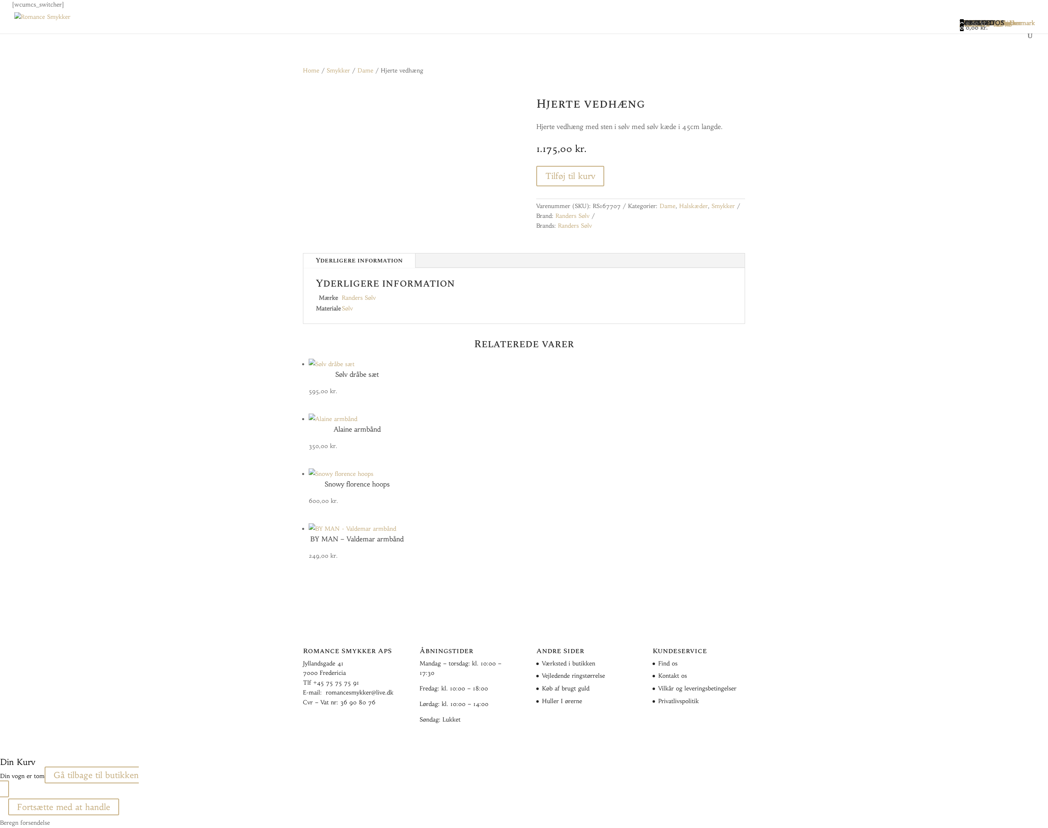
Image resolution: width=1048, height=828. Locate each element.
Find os (668, 663)
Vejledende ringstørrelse (573, 675)
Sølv (347, 308)
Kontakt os (672, 675)
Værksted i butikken (568, 663)
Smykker (338, 70)
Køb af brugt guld (566, 688)
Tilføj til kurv (570, 176)
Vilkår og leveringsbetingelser (697, 688)
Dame (365, 70)
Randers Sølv (573, 215)
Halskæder (693, 206)
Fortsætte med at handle (63, 807)
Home (311, 70)
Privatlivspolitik (678, 701)
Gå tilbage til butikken (96, 775)
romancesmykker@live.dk (359, 692)
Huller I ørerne (562, 701)
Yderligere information (359, 260)
